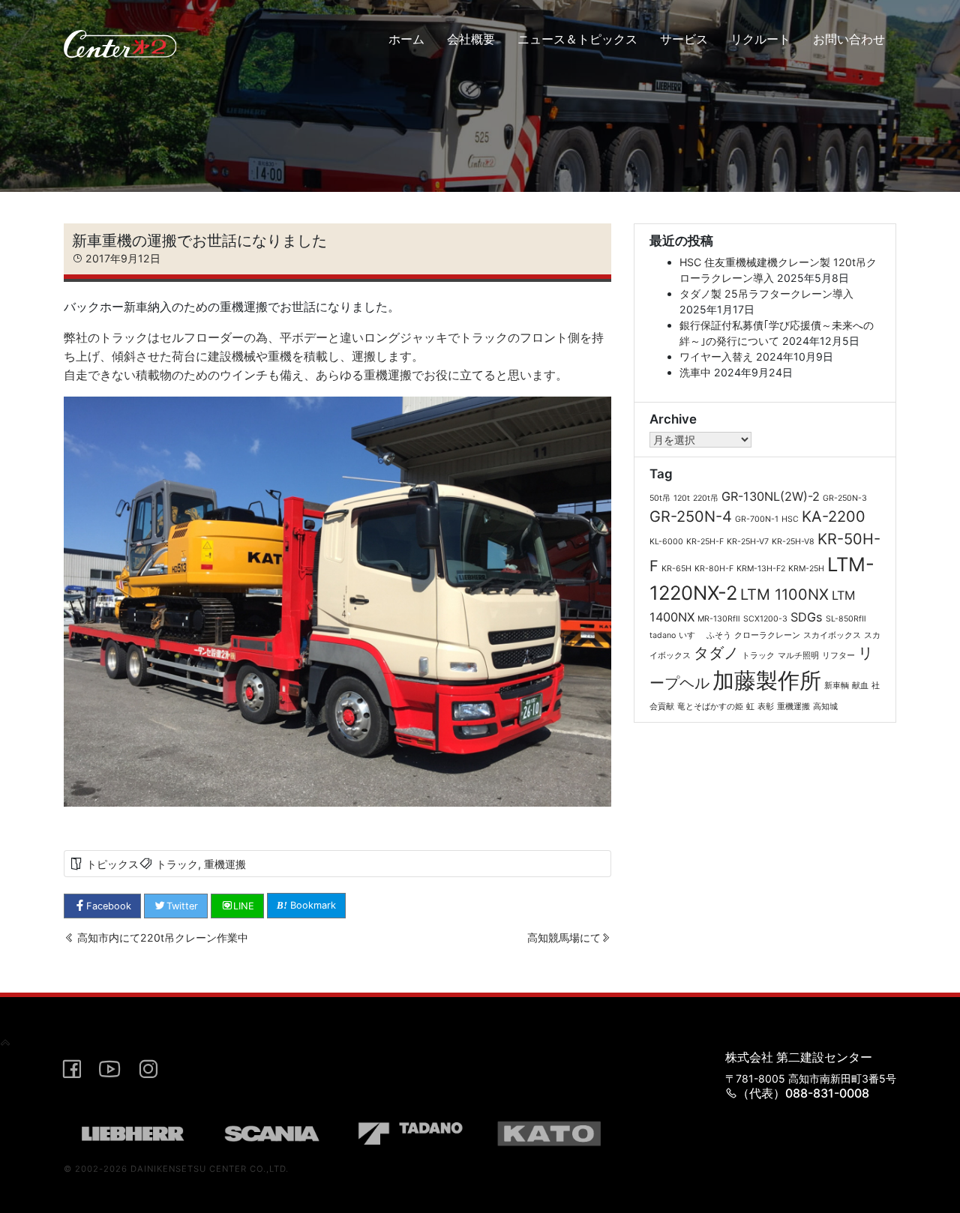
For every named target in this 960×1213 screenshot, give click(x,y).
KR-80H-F (714, 569)
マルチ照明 (798, 655)
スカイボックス (832, 635)
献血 (860, 685)
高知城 (825, 706)
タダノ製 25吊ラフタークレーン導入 (767, 293)
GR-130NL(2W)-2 (771, 496)
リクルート (760, 38)
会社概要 (471, 38)
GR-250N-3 (845, 498)
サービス (684, 38)
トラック (177, 864)
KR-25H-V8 (793, 542)
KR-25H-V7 (748, 542)
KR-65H (677, 569)
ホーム (406, 38)
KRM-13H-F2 (760, 569)
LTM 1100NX (784, 595)
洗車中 (695, 372)
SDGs (806, 616)
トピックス (112, 864)
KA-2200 (834, 517)
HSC (790, 519)
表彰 (766, 706)
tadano (663, 635)
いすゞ (691, 635)
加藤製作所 (766, 680)
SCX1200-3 (765, 619)
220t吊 (705, 498)
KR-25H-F (705, 542)
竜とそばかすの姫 (710, 706)
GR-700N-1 (756, 519)
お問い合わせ (849, 38)
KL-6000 (666, 542)
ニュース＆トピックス (578, 38)
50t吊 (660, 498)
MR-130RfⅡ (719, 619)
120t (682, 498)
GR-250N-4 (691, 517)
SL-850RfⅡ (846, 619)
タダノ (716, 653)
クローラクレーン (767, 635)
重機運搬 (225, 864)
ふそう (718, 635)
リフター (838, 655)
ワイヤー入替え (716, 356)
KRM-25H (806, 569)
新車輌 (836, 685)
